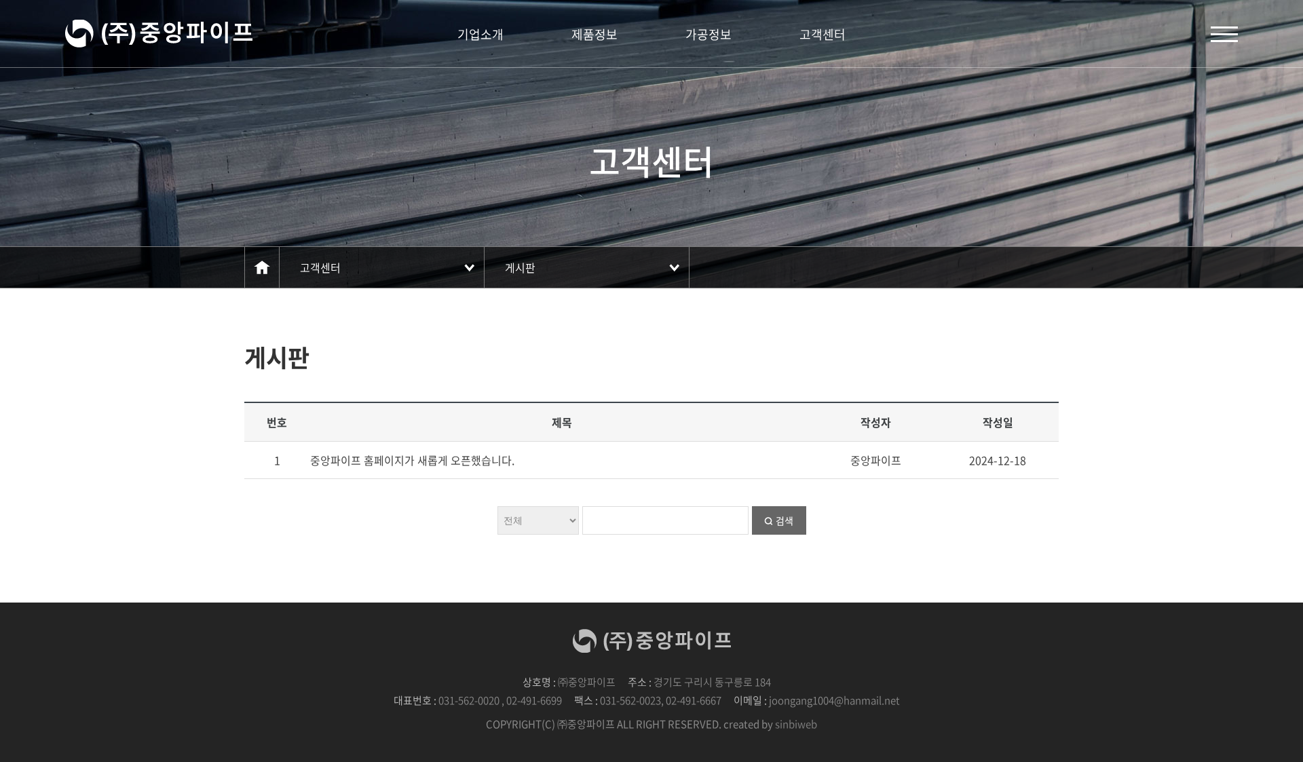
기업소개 (480, 34)
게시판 (520, 267)
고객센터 (822, 34)
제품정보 (594, 34)
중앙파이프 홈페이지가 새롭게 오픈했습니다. (412, 460)
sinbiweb (796, 724)
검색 (784, 520)
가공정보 (708, 34)
